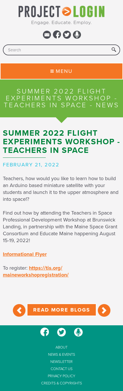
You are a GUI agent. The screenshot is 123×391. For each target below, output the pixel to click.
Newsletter (61, 362)
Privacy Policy (61, 376)
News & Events (61, 355)
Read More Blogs (61, 310)
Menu (64, 71)
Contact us (62, 369)
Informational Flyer (25, 254)
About (61, 347)
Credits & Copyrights (61, 383)
